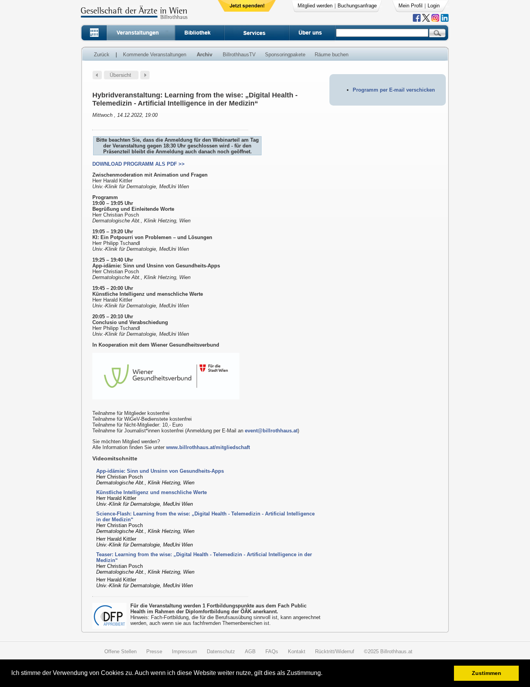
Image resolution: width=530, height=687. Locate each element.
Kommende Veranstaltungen (154, 54)
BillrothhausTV (239, 54)
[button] (325, 674)
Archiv (204, 54)
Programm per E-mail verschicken (394, 90)
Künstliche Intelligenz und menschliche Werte (151, 492)
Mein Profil (410, 6)
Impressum (184, 651)
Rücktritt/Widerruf (334, 651)
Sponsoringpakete (285, 54)
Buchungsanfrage (357, 6)
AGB (250, 651)
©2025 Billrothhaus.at (388, 651)
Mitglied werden (315, 6)
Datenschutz (221, 651)
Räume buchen (331, 54)
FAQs (271, 651)
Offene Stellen (120, 651)
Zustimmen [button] (486, 673)
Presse (154, 651)
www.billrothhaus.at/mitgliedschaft (208, 447)
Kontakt (296, 651)
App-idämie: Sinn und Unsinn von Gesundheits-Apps (160, 471)
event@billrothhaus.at (271, 431)
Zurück (101, 54)
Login (434, 6)
